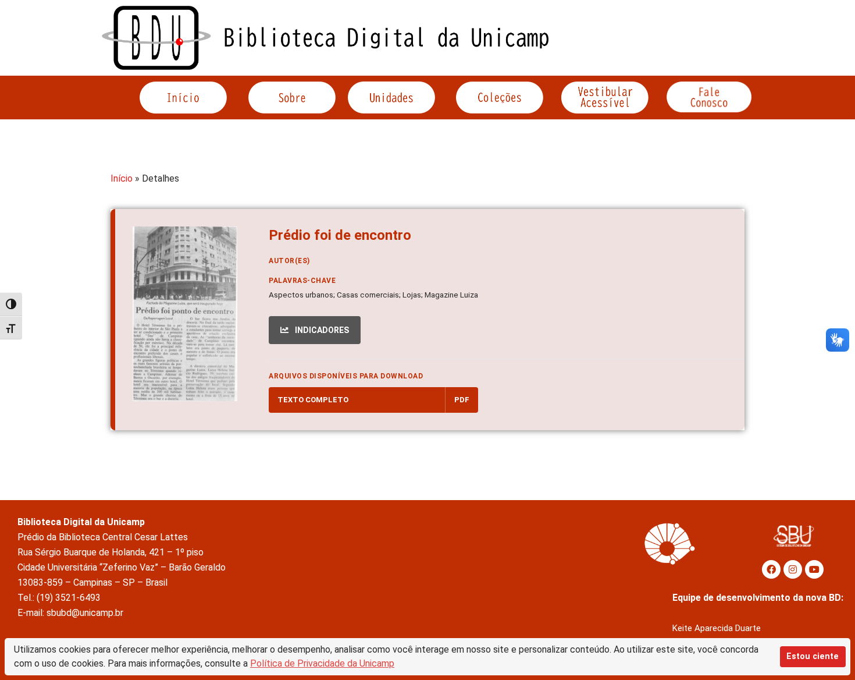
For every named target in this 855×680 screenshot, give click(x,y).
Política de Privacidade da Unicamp (322, 663)
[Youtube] (814, 569)
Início (122, 178)
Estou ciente (812, 656)
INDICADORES (321, 330)
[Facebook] (771, 569)
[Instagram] (792, 569)
